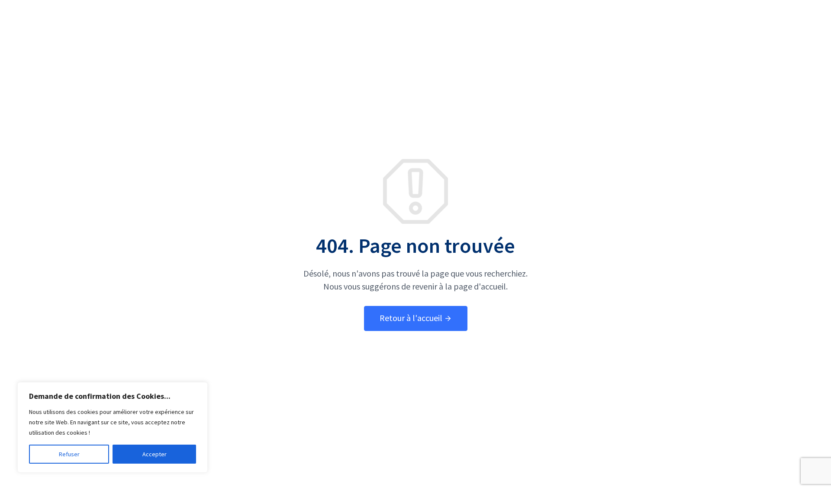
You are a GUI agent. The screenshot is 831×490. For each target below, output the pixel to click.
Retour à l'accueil (412, 317)
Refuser (69, 454)
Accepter (154, 454)
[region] (112, 427)
